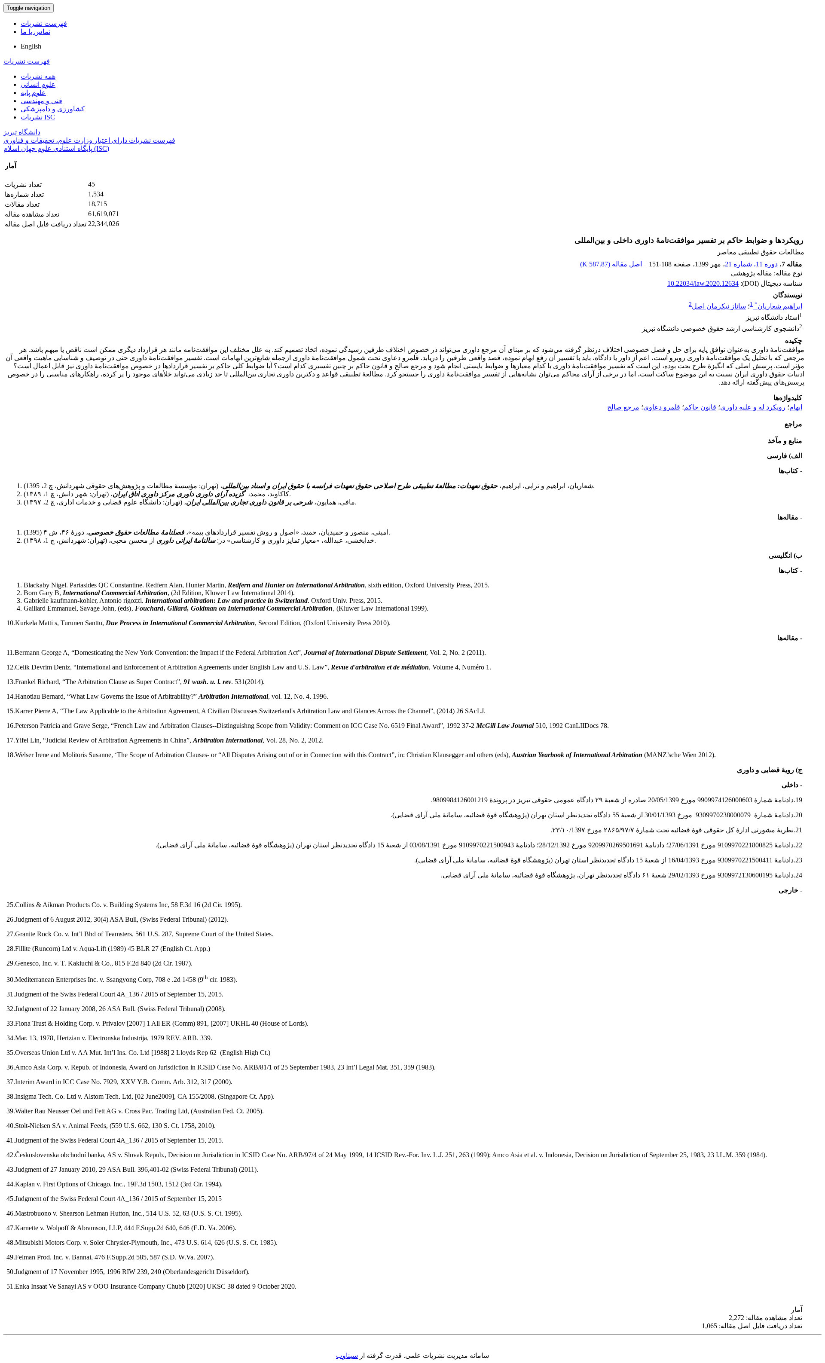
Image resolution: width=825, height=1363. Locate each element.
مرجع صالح (623, 407)
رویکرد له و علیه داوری (752, 407)
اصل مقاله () (612, 264)
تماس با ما (35, 31)
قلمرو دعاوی (661, 407)
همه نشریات (38, 76)
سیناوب (347, 1355)
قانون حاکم (700, 407)
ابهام (795, 407)
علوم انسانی (38, 84)
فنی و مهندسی (41, 100)
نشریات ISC (38, 117)
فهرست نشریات (44, 23)
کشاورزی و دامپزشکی (53, 109)
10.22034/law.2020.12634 (703, 283)
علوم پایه (33, 92)
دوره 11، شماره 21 (751, 264)
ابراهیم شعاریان (778, 306)
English (31, 46)
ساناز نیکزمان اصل (719, 306)
